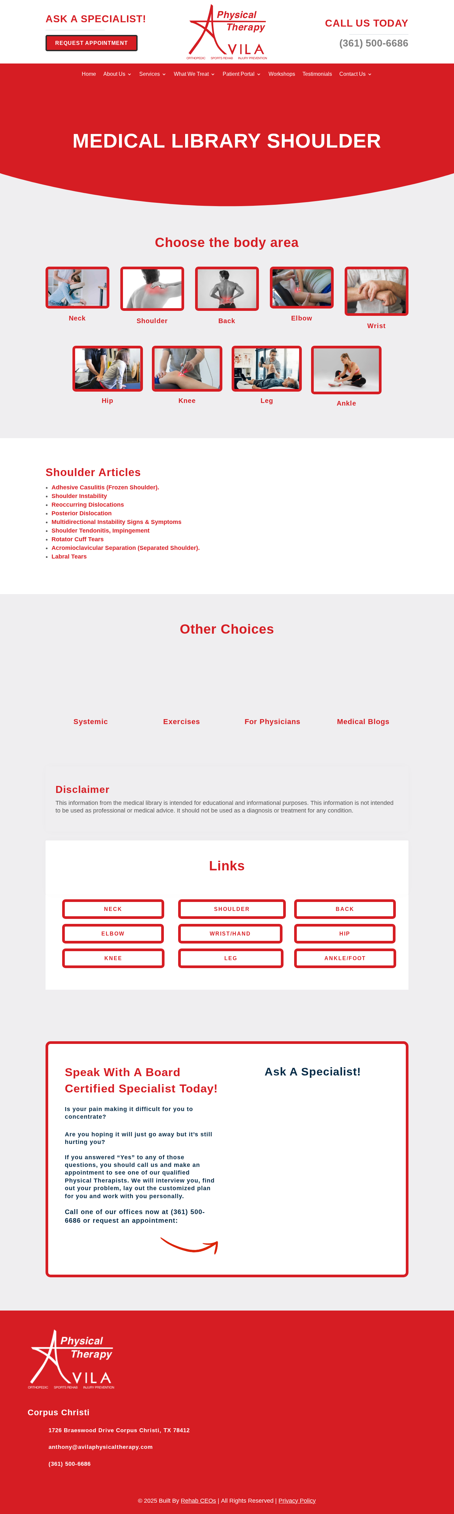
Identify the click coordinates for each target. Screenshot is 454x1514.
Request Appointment (91, 43)
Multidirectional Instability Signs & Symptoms (116, 522)
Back (345, 909)
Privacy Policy (297, 1500)
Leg (230, 958)
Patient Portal (239, 74)
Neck (113, 909)
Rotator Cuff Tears (78, 539)
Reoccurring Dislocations (88, 504)
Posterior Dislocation (82, 513)
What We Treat (191, 74)
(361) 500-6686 (70, 1464)
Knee (113, 958)
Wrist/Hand (230, 934)
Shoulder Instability (79, 496)
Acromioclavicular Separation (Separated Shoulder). (126, 548)
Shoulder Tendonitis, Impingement (101, 530)
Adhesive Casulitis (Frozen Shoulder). (105, 487)
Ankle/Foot (345, 958)
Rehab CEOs (198, 1500)
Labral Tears (69, 556)
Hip (344, 934)
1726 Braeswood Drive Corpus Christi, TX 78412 (119, 1430)
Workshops (282, 74)
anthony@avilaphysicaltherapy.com (101, 1447)
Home (89, 74)
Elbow (113, 934)
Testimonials (317, 74)
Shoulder (232, 909)
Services (149, 74)
